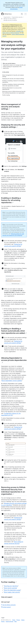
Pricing (3, 621)
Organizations (7, 17)
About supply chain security (12, 592)
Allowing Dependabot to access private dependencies (14, 359)
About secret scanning (10, 588)
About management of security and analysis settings (11, 106)
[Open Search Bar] (22, 14)
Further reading (8, 582)
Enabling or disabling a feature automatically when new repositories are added (13, 331)
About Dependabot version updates (12, 380)
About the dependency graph (12, 590)
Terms (13, 620)
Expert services (9, 621)
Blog (15, 621)
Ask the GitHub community (9, 604)
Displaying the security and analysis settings (13, 126)
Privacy (18, 620)
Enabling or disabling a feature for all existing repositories (11, 200)
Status (22, 620)
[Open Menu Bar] (25, 14)
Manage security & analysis (10, 20)
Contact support (7, 607)
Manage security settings (10, 18)
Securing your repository (11, 586)
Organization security (17, 17)
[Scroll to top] (24, 623)
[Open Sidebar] (2, 19)
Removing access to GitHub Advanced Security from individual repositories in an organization (13, 490)
